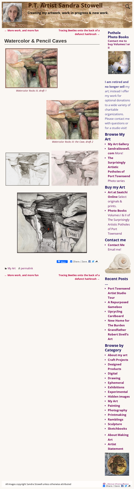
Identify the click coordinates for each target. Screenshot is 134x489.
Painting (114, 406)
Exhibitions (116, 387)
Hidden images (119, 396)
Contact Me (116, 245)
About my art (117, 355)
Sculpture (115, 424)
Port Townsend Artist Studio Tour (119, 293)
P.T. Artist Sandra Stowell (65, 5)
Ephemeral (116, 383)
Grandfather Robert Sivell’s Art (118, 334)
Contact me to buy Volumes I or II (119, 44)
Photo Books (117, 211)
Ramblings (115, 419)
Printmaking (117, 415)
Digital (112, 373)
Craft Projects (118, 360)
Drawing (114, 378)
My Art (12, 268)
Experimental (118, 392)
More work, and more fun (21, 30)
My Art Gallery (118, 144)
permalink (27, 268)
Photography (117, 410)
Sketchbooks (117, 428)
